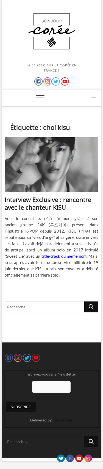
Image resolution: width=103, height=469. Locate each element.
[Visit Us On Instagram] (88, 457)
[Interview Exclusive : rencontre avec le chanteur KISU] (52, 164)
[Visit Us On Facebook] (69, 457)
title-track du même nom (64, 256)
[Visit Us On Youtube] (78, 457)
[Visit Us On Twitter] (60, 457)
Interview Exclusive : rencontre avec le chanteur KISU (48, 203)
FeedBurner (62, 420)
